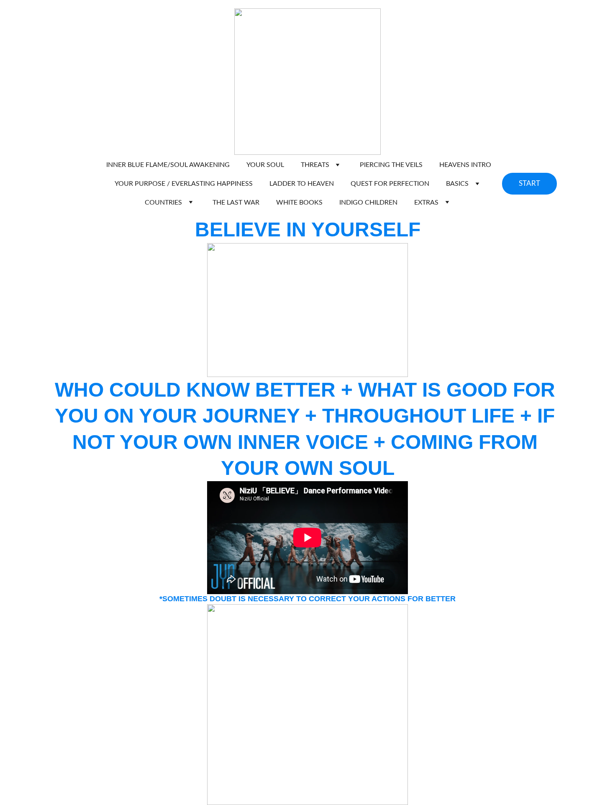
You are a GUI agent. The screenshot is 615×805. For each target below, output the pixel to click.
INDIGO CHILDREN (368, 202)
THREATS (315, 165)
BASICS (457, 183)
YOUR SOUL (265, 165)
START (529, 183)
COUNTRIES (163, 202)
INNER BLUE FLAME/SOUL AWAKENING (168, 165)
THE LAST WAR (236, 202)
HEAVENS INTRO (465, 165)
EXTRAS (426, 202)
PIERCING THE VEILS (391, 165)
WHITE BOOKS (299, 202)
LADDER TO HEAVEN (301, 183)
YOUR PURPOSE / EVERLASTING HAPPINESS (184, 183)
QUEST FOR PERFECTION (390, 183)
